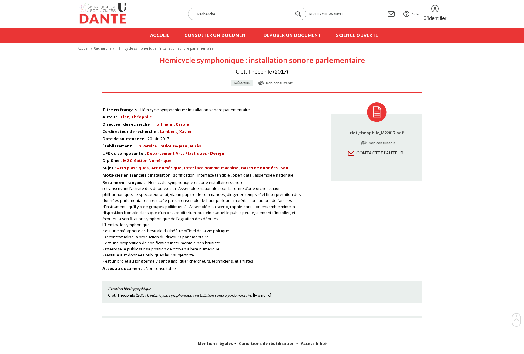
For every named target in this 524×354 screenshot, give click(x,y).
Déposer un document (292, 35)
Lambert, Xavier (176, 131)
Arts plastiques (133, 167)
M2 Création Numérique (147, 160)
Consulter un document (216, 35)
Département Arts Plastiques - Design (185, 153)
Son (284, 167)
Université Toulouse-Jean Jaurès (168, 146)
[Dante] (107, 14)
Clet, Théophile (136, 117)
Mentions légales (215, 343)
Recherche (103, 48)
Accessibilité (314, 343)
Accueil (160, 35)
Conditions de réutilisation (267, 343)
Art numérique (166, 167)
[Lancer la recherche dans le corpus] (298, 14)
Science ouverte (357, 35)
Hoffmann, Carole (171, 124)
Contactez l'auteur (379, 152)
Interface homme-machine (211, 167)
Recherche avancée (326, 14)
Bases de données (259, 167)
